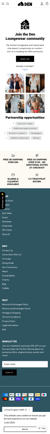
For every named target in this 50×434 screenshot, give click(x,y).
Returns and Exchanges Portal (16, 308)
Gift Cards (7, 230)
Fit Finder (6, 259)
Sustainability (8, 275)
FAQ (4, 329)
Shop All (6, 234)
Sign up (9, 372)
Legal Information (10, 325)
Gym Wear (7, 213)
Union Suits (7, 200)
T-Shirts (6, 209)
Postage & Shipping (11, 312)
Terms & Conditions (11, 317)
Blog (4, 284)
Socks (5, 217)
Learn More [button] (9, 422)
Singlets (6, 204)
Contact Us (7, 250)
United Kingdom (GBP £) (15, 409)
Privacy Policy (8, 321)
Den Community (9, 267)
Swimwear (7, 221)
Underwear (7, 226)
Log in (25, 69)
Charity (5, 279)
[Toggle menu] (3, 4)
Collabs (5, 288)
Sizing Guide (8, 263)
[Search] (9, 4)
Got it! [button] (25, 429)
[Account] (41, 4)
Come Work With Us (11, 254)
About (5, 271)
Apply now (25, 59)
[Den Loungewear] (25, 3)
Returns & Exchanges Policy (15, 304)
